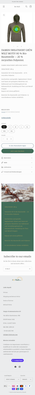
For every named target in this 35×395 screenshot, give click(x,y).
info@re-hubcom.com (10, 334)
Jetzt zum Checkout (17, 151)
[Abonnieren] (30, 269)
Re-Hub (14, 392)
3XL (11, 131)
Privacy (5, 292)
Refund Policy (7, 304)
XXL (4, 131)
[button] (4, 7)
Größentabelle (6, 118)
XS (4, 127)
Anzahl (3, 135)
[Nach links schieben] (13, 46)
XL (27, 127)
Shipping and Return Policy (11, 296)
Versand (3, 112)
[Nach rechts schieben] (21, 46)
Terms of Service (8, 300)
